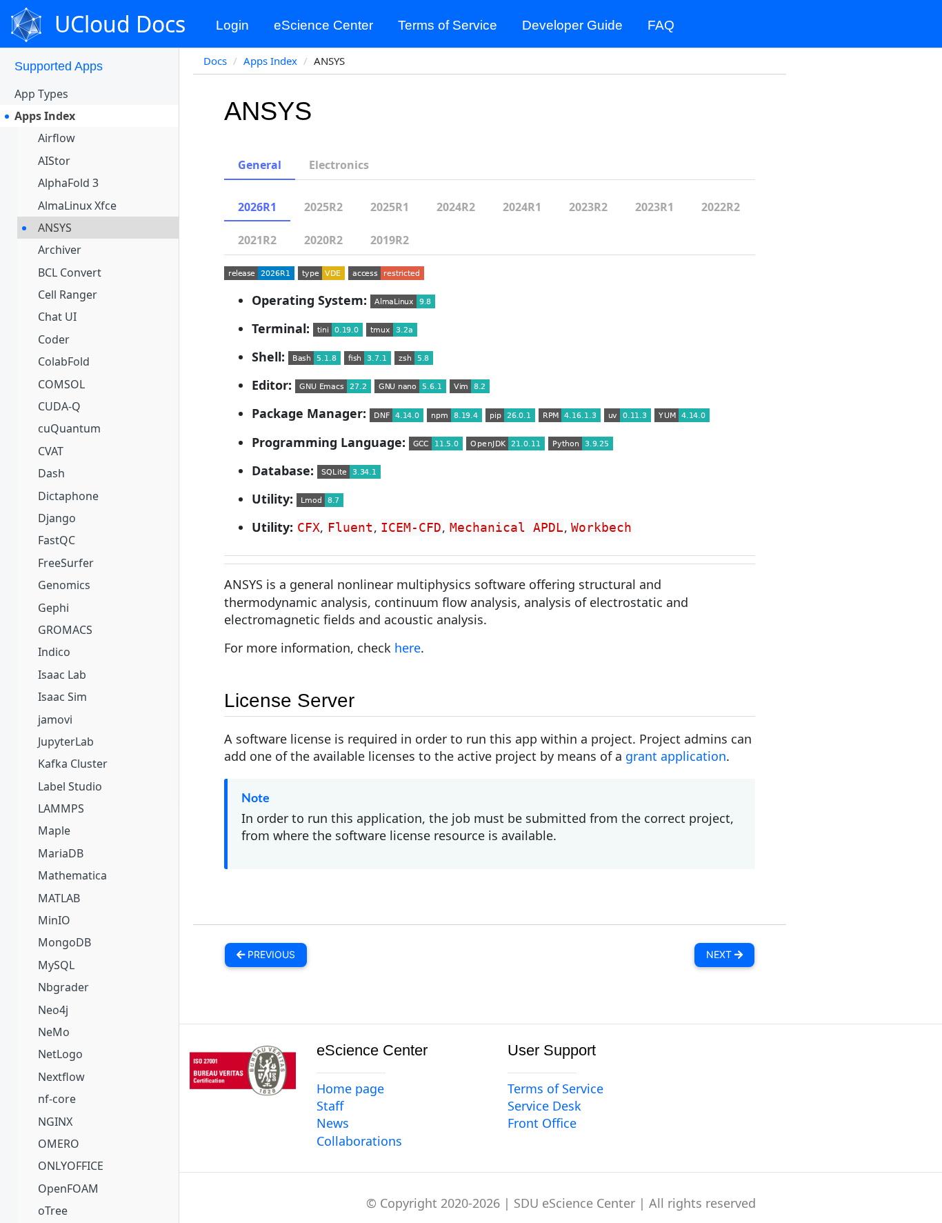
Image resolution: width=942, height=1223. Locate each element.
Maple (54, 830)
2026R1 (257, 207)
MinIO (54, 920)
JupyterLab (66, 741)
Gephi (53, 607)
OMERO (58, 1143)
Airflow (56, 138)
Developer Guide (572, 25)
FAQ (661, 25)
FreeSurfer (66, 562)
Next (720, 954)
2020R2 (323, 240)
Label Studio (70, 786)
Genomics (64, 585)
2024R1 (522, 207)
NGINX (55, 1121)
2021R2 (257, 240)
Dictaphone (68, 496)
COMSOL (61, 384)
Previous (270, 954)
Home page (350, 1088)
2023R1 (654, 207)
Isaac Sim (62, 696)
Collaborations (359, 1141)
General (259, 164)
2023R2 (588, 207)
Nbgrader (63, 987)
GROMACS (65, 629)
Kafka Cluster (73, 763)
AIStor (54, 160)
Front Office (542, 1123)
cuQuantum (69, 428)
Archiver (59, 249)
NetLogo (60, 1054)
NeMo (54, 1032)
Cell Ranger (67, 294)
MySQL (56, 965)
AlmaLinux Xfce (77, 205)
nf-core (57, 1098)
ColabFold (64, 361)
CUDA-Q (59, 406)
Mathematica (72, 875)
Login (232, 25)
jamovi (55, 719)
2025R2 (323, 207)
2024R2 (456, 207)
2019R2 (389, 240)
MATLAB (59, 898)
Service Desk (544, 1105)
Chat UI (57, 316)
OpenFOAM (68, 1188)
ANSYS (55, 227)
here (407, 647)
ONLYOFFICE (70, 1165)
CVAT (50, 451)
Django (57, 518)
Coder (54, 339)
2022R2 (720, 207)
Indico (54, 651)
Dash (51, 473)
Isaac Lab (62, 674)
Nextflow (61, 1076)
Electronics (339, 164)
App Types (41, 93)
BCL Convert (69, 272)
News (333, 1123)
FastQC (56, 540)
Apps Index (44, 115)
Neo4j (53, 1009)
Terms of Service (447, 25)
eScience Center (323, 25)
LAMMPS (61, 808)
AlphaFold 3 (68, 182)
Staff (330, 1105)
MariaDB (60, 853)
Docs (215, 61)
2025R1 (389, 207)
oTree (53, 1210)
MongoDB (64, 942)
